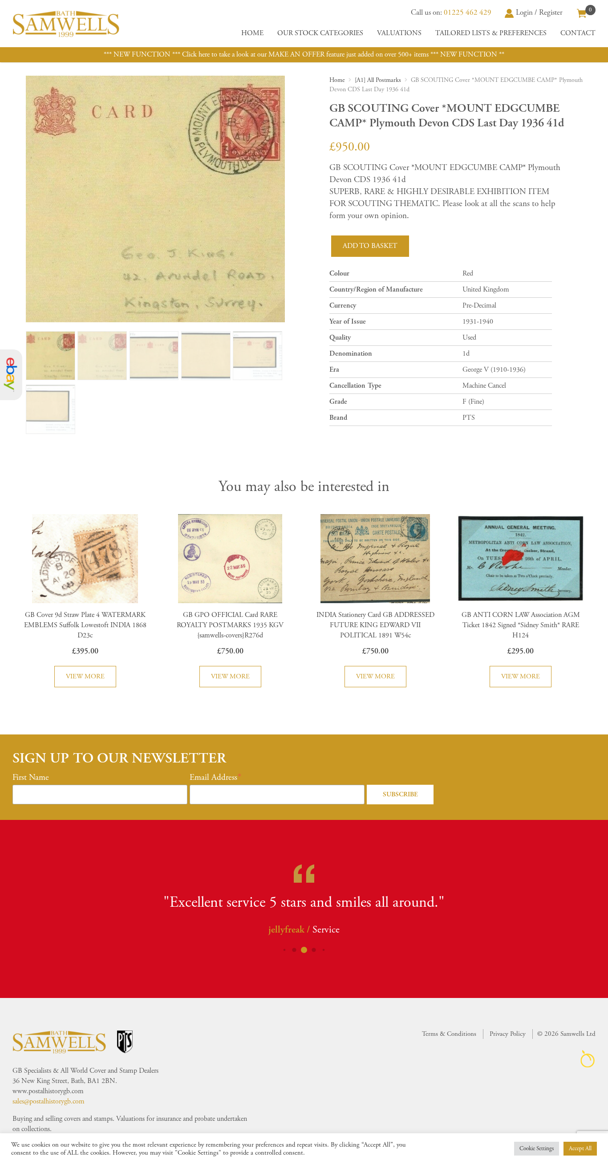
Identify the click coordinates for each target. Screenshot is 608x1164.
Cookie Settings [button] (536, 1148)
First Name (30, 777)
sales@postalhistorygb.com (48, 1101)
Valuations (399, 33)
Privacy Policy (508, 1034)
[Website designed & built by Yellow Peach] (588, 1058)
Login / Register (539, 12)
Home (252, 33)
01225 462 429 (467, 12)
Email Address (213, 777)
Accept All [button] (580, 1148)
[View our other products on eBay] (11, 375)
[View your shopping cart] (582, 12)
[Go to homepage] (65, 23)
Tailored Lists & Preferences (491, 33)
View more (85, 676)
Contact (578, 33)
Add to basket (370, 246)
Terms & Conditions (449, 1034)
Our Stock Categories (320, 33)
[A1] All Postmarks (378, 80)
